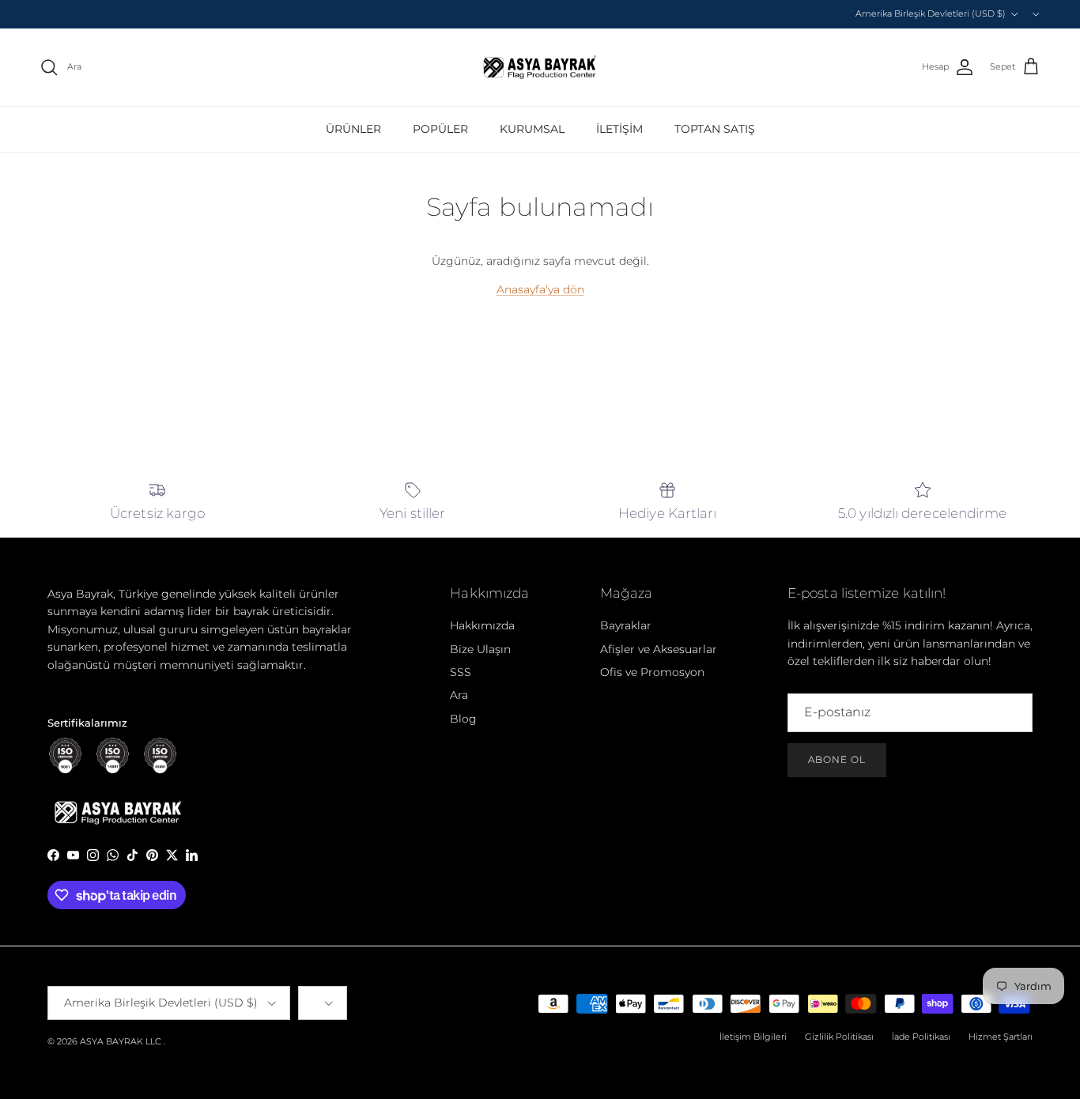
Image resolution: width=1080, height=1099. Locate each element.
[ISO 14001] (112, 755)
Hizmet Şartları (1001, 1036)
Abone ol (837, 759)
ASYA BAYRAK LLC (120, 1041)
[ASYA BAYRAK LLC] (540, 67)
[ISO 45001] (160, 755)
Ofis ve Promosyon (652, 672)
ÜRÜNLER (353, 129)
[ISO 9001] (65, 755)
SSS (460, 672)
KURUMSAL (532, 129)
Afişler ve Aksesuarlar (658, 649)
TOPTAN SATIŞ (714, 129)
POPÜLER (440, 129)
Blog (463, 719)
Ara (459, 695)
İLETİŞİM (619, 129)
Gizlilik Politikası (839, 1036)
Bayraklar (625, 625)
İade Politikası (921, 1036)
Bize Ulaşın (480, 649)
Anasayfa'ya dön (540, 289)
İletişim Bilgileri (753, 1036)
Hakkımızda (482, 625)
